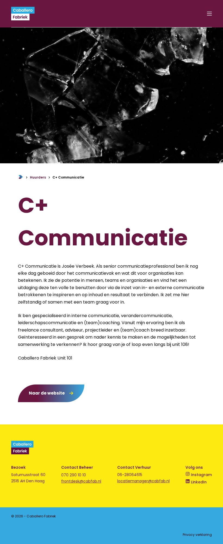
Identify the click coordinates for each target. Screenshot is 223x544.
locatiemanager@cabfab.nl (143, 481)
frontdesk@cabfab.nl (81, 481)
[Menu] (209, 13)
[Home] (20, 177)
